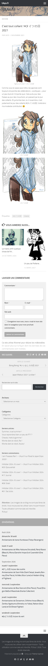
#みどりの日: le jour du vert (13, 616)
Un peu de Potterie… (32, 263)
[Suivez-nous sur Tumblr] (36, 355)
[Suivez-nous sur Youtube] (42, 355)
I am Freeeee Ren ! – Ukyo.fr (13, 456)
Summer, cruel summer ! (12, 431)
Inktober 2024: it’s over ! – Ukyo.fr (15, 464)
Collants (26, 216)
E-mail (28, 303)
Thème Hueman (37, 654)
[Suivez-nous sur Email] (45, 355)
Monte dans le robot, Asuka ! (13, 444)
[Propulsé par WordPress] (22, 654)
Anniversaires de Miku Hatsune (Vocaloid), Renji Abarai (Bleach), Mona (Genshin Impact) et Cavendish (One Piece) (24, 552)
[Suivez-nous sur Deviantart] (39, 355)
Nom (6, 303)
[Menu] (45, 3)
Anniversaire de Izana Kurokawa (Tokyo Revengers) (22, 540)
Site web (7, 312)
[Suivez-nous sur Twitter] (33, 355)
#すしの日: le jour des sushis (13, 569)
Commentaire (10, 286)
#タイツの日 (17, 216)
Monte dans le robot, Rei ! (12, 441)
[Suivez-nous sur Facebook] (27, 355)
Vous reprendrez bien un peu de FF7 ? (17, 434)
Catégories (6, 415)
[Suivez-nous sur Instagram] (30, 355)
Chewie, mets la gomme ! (12, 438)
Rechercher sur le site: (10, 383)
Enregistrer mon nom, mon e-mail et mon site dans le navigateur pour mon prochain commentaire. (23, 324)
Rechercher (39, 387)
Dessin (5, 19)
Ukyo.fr (5, 3)
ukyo (7, 35)
